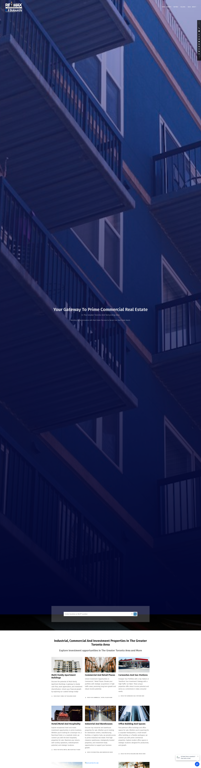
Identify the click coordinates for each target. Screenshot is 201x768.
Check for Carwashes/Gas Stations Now (132, 696)
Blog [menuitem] (189, 7)
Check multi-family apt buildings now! (65, 696)
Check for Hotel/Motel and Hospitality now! (67, 749)
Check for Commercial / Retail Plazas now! (99, 697)
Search (169, 7)
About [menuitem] (194, 7)
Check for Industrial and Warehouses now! (100, 752)
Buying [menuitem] (176, 7)
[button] (199, 28)
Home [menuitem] (163, 7)
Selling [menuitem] (182, 7)
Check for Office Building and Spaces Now (133, 753)
